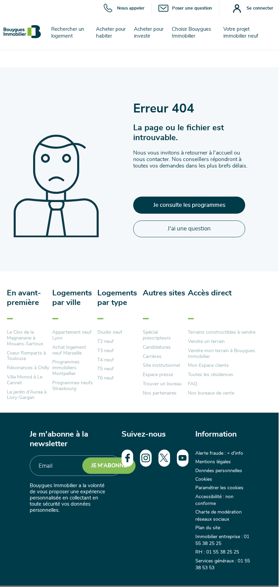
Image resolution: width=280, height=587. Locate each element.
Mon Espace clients (208, 365)
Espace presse (158, 374)
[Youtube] (182, 458)
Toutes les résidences (210, 374)
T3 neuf (105, 350)
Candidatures (157, 347)
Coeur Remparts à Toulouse (26, 356)
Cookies (203, 479)
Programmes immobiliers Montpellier (66, 368)
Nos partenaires (160, 393)
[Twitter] (164, 458)
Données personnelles (218, 470)
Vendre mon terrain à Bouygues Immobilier (221, 353)
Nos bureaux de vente (211, 393)
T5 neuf (105, 368)
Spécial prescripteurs (157, 335)
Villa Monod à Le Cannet (24, 380)
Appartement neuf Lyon (72, 335)
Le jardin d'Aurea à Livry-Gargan (26, 395)
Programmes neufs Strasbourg (72, 386)
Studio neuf (109, 332)
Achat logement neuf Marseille (69, 350)
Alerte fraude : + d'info (219, 453)
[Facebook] (127, 458)
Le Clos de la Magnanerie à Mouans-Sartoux (25, 338)
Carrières (152, 356)
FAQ (192, 384)
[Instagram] (146, 458)
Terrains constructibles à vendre (221, 332)
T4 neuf (105, 360)
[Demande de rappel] (259, 566)
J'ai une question (189, 228)
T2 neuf (105, 341)
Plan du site (207, 527)
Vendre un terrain (206, 341)
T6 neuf (105, 378)
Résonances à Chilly (28, 367)
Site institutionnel (161, 365)
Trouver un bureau (162, 384)
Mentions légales (213, 461)
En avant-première (24, 298)
